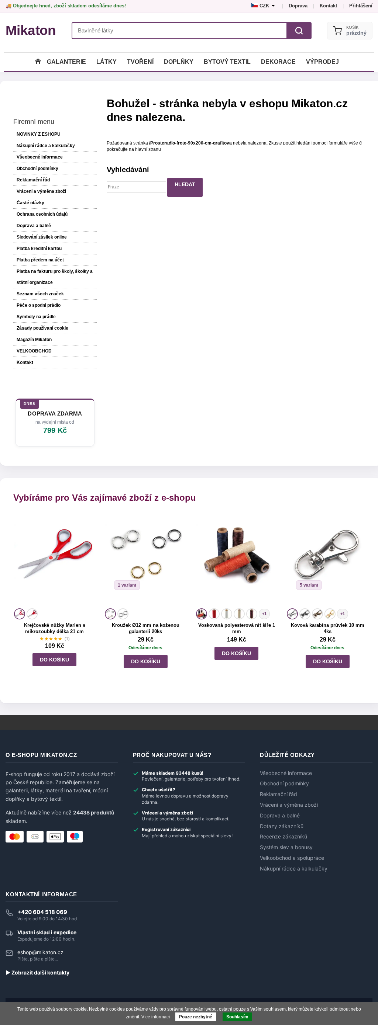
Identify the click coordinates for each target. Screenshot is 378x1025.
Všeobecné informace (40, 157)
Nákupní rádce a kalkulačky (293, 869)
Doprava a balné (34, 225)
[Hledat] (299, 30)
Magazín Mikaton (34, 339)
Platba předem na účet (40, 260)
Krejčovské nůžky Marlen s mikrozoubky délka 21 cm (54, 628)
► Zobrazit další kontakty (37, 973)
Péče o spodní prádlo (39, 305)
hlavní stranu (148, 149)
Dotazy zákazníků (281, 826)
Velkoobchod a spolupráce (292, 858)
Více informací (155, 1016)
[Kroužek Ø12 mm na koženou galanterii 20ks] (145, 560)
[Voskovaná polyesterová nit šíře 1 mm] (236, 560)
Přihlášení (360, 5)
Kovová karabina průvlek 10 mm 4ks (327, 628)
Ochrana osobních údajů (42, 214)
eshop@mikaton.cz (40, 952)
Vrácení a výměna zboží (41, 191)
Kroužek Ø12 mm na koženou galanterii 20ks (145, 628)
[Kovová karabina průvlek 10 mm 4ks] (327, 560)
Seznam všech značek (40, 293)
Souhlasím (237, 1016)
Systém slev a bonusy (286, 847)
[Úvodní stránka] (38, 62)
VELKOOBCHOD (34, 351)
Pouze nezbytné (195, 1016)
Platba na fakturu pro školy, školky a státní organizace (55, 277)
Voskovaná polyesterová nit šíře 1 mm (236, 628)
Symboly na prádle (36, 316)
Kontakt (328, 5)
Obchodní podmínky (37, 168)
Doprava (298, 5)
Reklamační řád (33, 180)
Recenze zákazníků (283, 837)
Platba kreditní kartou (39, 248)
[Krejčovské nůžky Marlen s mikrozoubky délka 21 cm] (54, 560)
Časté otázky (30, 202)
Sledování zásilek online (42, 237)
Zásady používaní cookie (42, 328)
